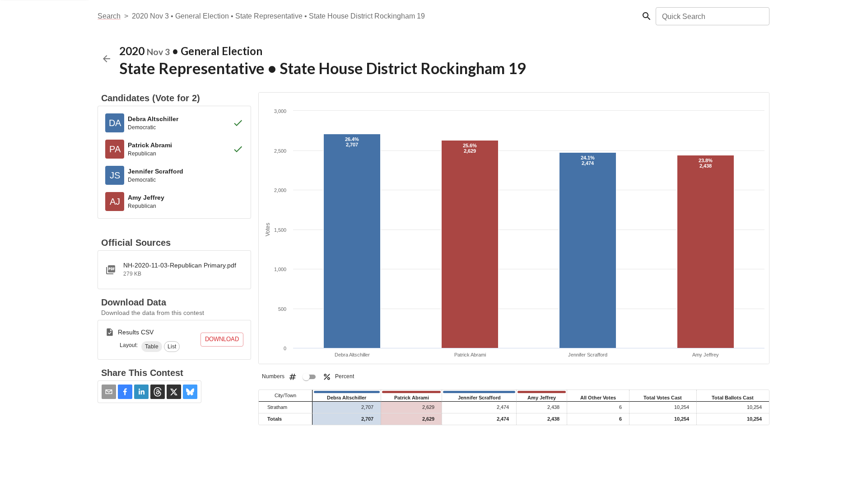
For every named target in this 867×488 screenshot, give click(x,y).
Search (109, 16)
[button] (151, 346)
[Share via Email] (109, 392)
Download (222, 339)
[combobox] (711, 16)
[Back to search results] (107, 59)
